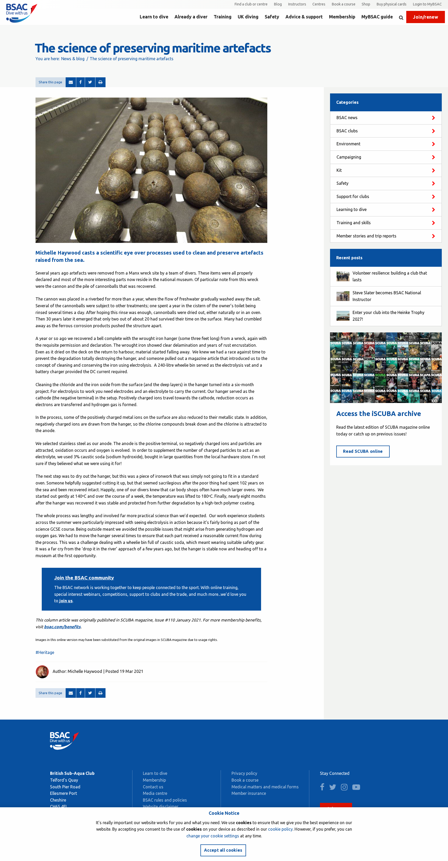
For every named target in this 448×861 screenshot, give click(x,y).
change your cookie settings (212, 835)
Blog (278, 4)
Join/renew (425, 17)
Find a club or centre (251, 4)
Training (223, 16)
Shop (366, 4)
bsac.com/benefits (62, 626)
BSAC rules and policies (165, 800)
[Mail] (71, 82)
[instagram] (346, 788)
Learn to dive (154, 16)
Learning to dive (352, 209)
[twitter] (334, 788)
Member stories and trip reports (366, 236)
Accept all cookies (223, 850)
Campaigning (349, 157)
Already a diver (190, 16)
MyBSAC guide (377, 16)
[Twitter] (90, 82)
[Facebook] (80, 82)
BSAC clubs (347, 130)
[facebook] (324, 788)
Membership (342, 16)
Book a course (343, 4)
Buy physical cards (391, 4)
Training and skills (354, 222)
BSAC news (347, 117)
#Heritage (45, 652)
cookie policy (280, 829)
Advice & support (304, 16)
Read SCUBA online (363, 451)
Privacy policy (244, 773)
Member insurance (249, 793)
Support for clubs (353, 196)
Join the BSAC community (84, 577)
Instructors (297, 4)
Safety (272, 16)
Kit (339, 170)
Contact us (153, 786)
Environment (348, 143)
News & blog (73, 58)
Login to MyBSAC (427, 4)
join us (65, 600)
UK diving (248, 16)
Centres (318, 4)
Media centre (155, 793)
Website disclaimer (160, 806)
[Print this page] (100, 82)
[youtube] (358, 788)
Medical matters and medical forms (265, 786)
